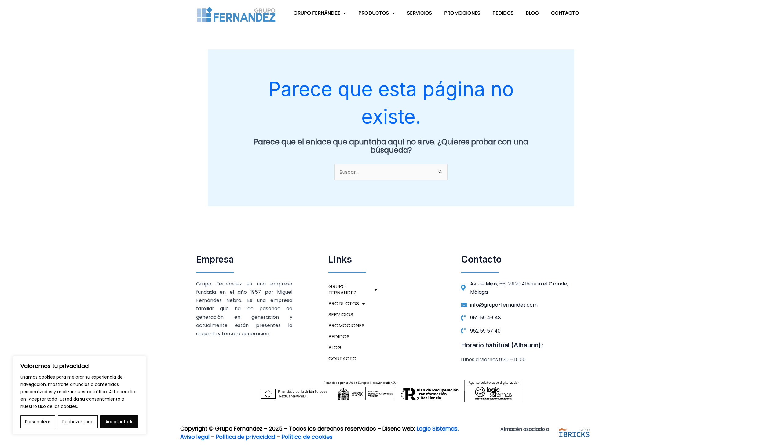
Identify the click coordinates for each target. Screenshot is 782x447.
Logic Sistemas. (438, 428)
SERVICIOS (419, 12)
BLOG (532, 12)
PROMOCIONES (462, 12)
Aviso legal (195, 437)
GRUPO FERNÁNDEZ (317, 12)
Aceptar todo (119, 422)
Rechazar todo (77, 422)
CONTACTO (565, 12)
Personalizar (37, 422)
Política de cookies (307, 437)
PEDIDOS (502, 12)
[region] (79, 395)
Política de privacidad (245, 437)
